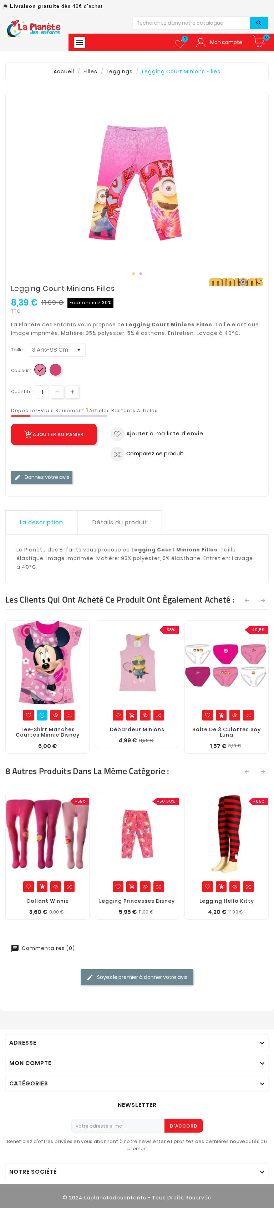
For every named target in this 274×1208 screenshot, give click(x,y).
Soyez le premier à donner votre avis (142, 976)
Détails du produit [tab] (119, 522)
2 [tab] (140, 273)
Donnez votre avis (47, 477)
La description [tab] (41, 522)
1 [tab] (133, 273)
